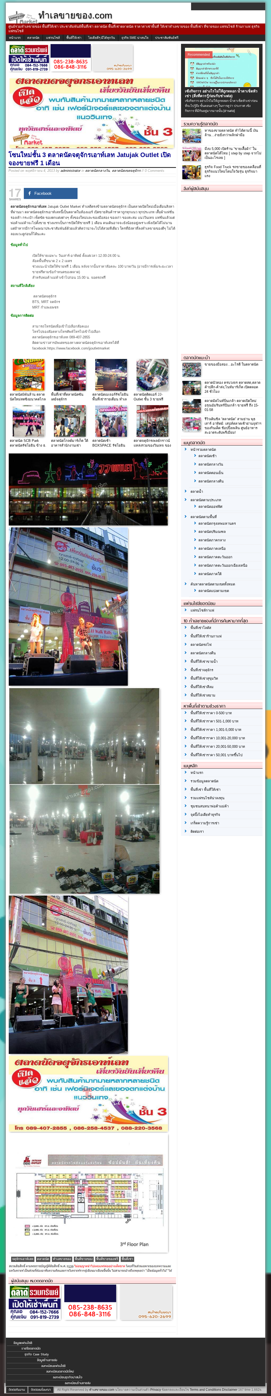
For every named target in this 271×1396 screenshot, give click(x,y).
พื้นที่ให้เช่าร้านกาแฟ (206, 636)
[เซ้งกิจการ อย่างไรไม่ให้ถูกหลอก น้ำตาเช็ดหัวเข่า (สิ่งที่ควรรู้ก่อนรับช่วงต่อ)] (222, 86)
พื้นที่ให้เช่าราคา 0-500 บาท (211, 713)
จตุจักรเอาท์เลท (22, 1259)
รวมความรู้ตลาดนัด (201, 123)
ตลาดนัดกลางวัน (97, 171)
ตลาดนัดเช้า (207, 456)
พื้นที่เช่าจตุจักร (202, 670)
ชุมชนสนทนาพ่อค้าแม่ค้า (210, 806)
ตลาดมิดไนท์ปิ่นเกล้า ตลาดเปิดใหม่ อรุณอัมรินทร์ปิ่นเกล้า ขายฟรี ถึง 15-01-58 (232, 405)
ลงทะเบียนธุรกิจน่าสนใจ (67, 1377)
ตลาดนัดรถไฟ (201, 645)
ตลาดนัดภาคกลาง (211, 540)
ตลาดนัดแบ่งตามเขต (213, 591)
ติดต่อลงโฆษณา (41, 1389)
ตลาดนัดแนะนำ (197, 357)
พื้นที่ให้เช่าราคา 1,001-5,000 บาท (216, 730)
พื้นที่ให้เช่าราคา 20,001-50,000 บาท (218, 747)
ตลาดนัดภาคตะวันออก (215, 557)
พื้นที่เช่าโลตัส (201, 628)
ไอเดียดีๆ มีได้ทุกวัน (101, 38)
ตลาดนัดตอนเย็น (210, 473)
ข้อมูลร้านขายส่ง (47, 1360)
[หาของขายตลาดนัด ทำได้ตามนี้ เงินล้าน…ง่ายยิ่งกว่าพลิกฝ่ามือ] (192, 141)
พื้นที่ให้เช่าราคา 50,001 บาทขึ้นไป (216, 755)
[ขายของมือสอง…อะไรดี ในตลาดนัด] (192, 375)
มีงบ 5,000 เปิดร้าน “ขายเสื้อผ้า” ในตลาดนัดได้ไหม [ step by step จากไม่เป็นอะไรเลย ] (233, 153)
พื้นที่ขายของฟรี (107, 1259)
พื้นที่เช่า (127, 1259)
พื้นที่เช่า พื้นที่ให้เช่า (205, 790)
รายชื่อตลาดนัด (30, 1348)
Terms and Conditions (205, 1390)
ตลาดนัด (33, 38)
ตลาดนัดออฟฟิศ (210, 507)
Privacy (155, 1390)
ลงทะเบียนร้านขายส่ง (78, 1383)
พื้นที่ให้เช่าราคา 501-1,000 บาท (214, 721)
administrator (70, 171)
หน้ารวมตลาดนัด (203, 450)
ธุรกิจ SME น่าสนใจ (134, 38)
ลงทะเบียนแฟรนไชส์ (53, 1366)
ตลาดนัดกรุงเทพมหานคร (217, 524)
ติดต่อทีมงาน (17, 1389)
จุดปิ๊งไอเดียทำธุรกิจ (205, 815)
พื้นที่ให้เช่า (74, 38)
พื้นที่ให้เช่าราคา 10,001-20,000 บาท (218, 738)
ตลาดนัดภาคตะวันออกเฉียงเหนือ (222, 565)
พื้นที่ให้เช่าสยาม (203, 695)
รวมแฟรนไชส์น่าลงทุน (207, 798)
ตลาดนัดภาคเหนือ (212, 549)
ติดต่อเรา (197, 832)
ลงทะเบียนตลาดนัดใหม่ (60, 1371)
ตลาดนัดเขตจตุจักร (126, 171)
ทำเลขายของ (62, 1259)
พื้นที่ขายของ (84, 1259)
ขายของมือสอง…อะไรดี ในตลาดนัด (231, 364)
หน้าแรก (15, 38)
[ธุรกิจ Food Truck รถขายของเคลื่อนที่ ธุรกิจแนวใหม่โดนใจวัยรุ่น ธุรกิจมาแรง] (192, 178)
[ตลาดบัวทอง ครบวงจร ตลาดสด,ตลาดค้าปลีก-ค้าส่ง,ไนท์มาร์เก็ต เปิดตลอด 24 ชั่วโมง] (192, 394)
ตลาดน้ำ (197, 492)
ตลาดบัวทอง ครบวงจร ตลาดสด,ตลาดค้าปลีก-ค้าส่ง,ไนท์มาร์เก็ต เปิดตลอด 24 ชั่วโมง (232, 387)
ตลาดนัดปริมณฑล (212, 532)
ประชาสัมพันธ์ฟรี (166, 38)
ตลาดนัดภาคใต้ (210, 574)
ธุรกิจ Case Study (37, 1354)
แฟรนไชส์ (53, 38)
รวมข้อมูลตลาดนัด (204, 781)
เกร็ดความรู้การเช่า (205, 823)
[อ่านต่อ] (229, 111)
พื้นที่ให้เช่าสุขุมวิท (204, 678)
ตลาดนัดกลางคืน (211, 481)
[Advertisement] (220, 270)
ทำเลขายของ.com (101, 1390)
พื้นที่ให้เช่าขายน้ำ (204, 662)
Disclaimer (229, 1390)
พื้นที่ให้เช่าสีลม (202, 687)
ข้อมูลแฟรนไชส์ (22, 1343)
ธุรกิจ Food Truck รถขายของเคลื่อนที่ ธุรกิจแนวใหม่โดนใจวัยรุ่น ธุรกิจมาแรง (233, 171)
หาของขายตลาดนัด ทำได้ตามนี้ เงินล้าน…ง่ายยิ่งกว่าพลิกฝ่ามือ (231, 133)
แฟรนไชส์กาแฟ (202, 610)
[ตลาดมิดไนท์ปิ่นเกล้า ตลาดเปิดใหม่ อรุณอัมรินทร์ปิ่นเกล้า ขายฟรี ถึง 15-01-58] (192, 412)
